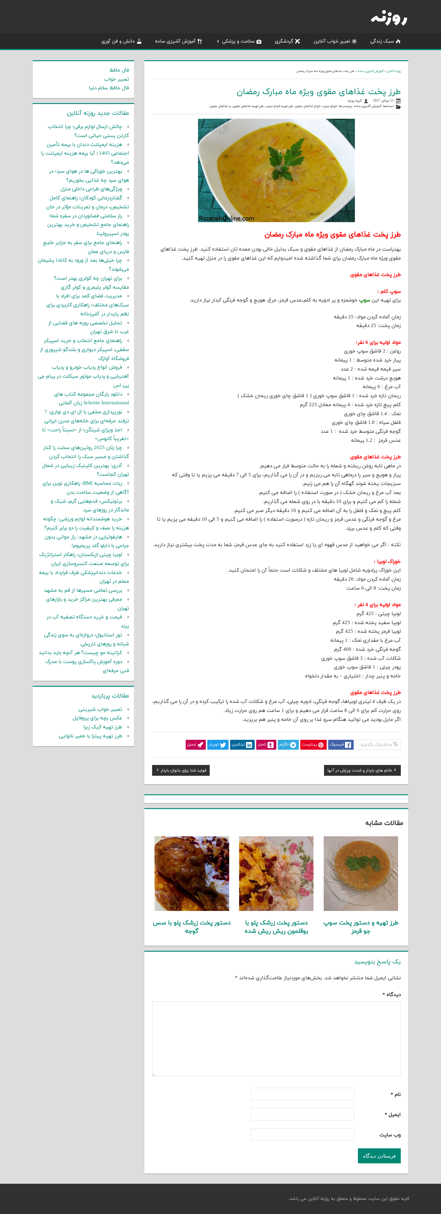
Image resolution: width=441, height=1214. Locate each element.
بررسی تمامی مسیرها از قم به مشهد (83, 590)
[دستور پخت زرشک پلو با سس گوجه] (191, 909)
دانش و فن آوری (118, 41)
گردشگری (284, 41)
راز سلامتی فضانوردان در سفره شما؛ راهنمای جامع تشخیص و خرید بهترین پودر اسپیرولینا (88, 225)
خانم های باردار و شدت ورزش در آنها (359, 771)
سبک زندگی (382, 41)
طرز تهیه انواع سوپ (279, 106)
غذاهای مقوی (219, 106)
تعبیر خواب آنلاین (332, 41)
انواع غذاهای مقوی (307, 106)
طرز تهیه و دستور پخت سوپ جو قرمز (360, 927)
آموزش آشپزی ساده (175, 41)
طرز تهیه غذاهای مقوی (248, 106)
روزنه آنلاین (394, 71)
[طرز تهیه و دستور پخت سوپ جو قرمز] (361, 909)
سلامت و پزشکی (238, 41)
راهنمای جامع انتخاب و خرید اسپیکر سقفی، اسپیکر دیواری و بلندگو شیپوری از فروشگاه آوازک (84, 349)
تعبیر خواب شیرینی (100, 709)
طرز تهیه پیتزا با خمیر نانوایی (90, 736)
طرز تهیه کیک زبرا (102, 727)
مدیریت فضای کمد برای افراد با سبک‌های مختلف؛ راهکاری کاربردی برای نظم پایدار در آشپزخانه (87, 305)
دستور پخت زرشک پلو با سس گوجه (192, 927)
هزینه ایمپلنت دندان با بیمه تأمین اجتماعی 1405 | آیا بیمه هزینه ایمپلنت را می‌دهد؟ (85, 153)
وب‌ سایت (390, 1135)
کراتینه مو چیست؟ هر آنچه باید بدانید (80, 652)
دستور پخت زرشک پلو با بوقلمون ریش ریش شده (276, 927)
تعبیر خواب (116, 79)
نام (396, 1094)
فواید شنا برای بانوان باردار (183, 771)
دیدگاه (391, 994)
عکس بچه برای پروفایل (97, 718)
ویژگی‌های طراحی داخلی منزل (91, 189)
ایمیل (393, 1114)
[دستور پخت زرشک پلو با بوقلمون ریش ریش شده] (276, 909)
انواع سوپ (329, 106)
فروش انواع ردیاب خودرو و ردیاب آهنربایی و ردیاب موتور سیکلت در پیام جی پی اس (83, 376)
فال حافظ (119, 70)
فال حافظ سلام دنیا (109, 88)
